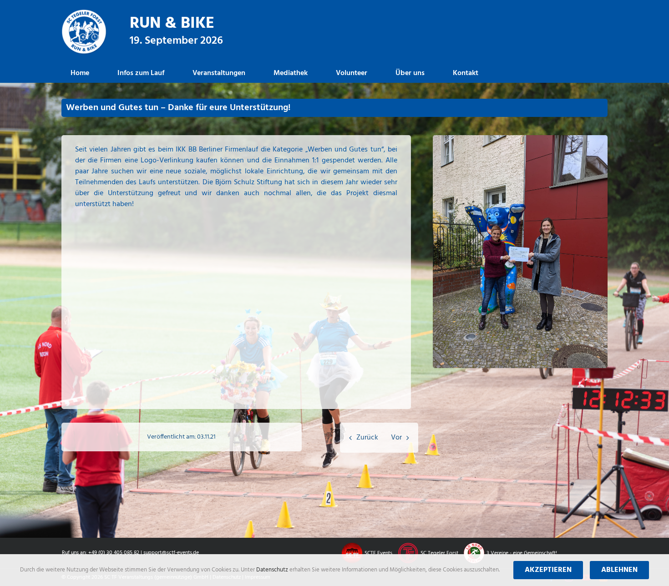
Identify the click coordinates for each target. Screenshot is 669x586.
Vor (396, 438)
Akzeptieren (548, 570)
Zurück (367, 438)
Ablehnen (619, 570)
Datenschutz (272, 570)
